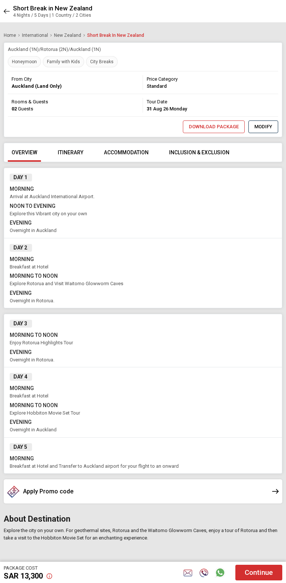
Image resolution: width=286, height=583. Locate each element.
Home (10, 35)
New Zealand (67, 35)
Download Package (214, 126)
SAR (23, 575)
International (35, 35)
